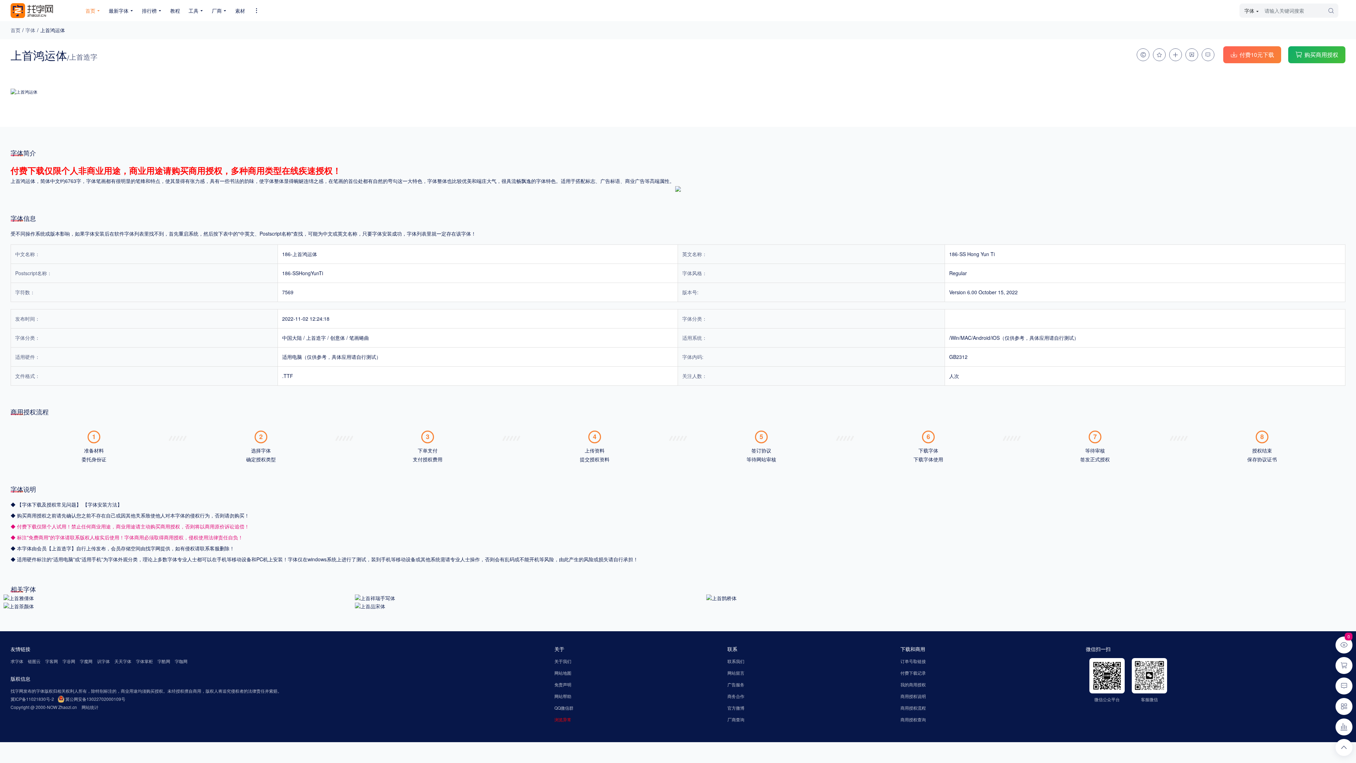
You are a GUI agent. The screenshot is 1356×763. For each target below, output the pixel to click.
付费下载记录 (913, 673)
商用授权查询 (913, 719)
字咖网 (181, 661)
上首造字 (316, 337)
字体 (30, 30)
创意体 (337, 337)
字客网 (51, 661)
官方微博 (735, 708)
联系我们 (735, 661)
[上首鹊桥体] (721, 597)
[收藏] (1159, 54)
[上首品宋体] (370, 605)
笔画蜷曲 (359, 337)
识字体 (103, 661)
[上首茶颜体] (19, 605)
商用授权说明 (913, 696)
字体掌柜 (144, 661)
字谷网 (69, 661)
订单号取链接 (913, 661)
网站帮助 (562, 696)
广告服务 (735, 684)
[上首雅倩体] (19, 597)
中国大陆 (292, 337)
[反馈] (1208, 54)
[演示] (1191, 54)
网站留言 (735, 673)
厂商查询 (735, 719)
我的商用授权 (913, 684)
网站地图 (562, 673)
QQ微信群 (563, 708)
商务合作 (735, 696)
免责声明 (562, 684)
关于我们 (562, 661)
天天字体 (122, 661)
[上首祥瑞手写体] (375, 597)
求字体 (17, 661)
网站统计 (90, 707)
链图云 (34, 661)
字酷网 (163, 661)
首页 (15, 30)
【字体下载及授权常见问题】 (50, 504)
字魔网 (86, 661)
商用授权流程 (913, 708)
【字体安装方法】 (102, 504)
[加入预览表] (1175, 54)
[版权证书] (1143, 54)
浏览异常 (562, 719)
